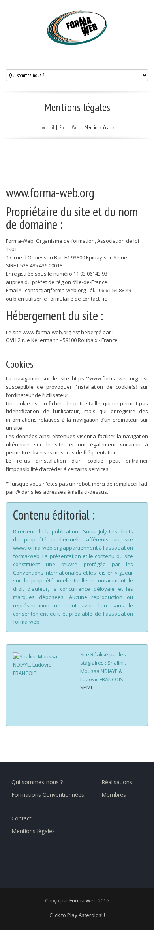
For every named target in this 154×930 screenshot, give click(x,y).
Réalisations (116, 782)
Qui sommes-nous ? (37, 782)
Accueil (48, 127)
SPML (86, 687)
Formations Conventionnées (47, 794)
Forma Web (69, 127)
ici (105, 298)
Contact (21, 818)
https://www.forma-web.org (105, 378)
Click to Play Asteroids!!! (77, 915)
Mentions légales (33, 831)
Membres (113, 794)
